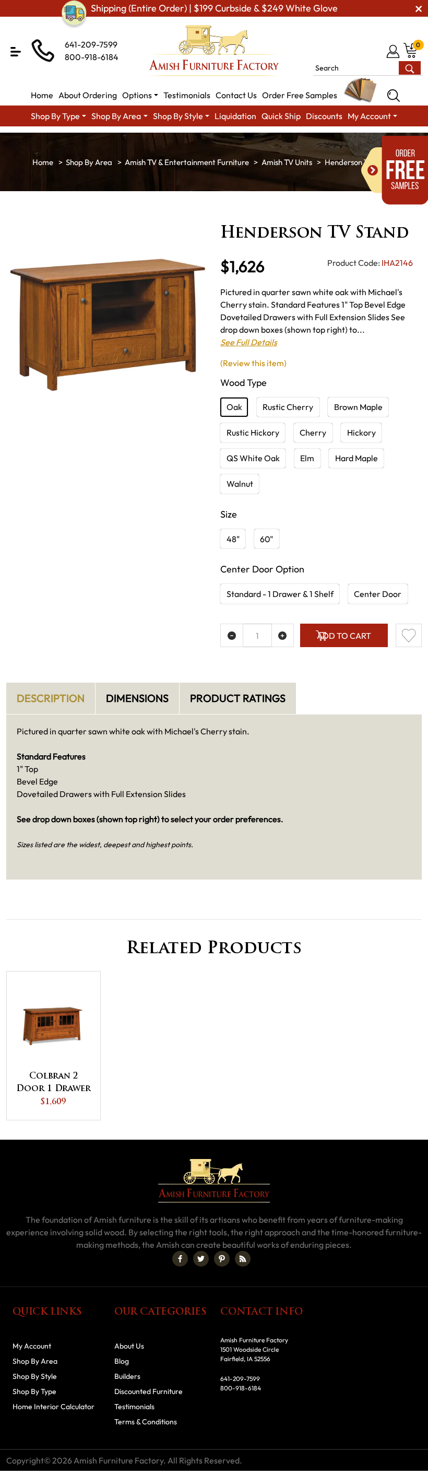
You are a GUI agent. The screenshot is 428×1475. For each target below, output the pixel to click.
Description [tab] (51, 698)
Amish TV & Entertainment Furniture (187, 162)
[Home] (42, 162)
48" (233, 539)
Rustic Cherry (288, 407)
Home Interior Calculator (53, 1406)
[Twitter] (201, 1259)
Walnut (240, 483)
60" (266, 539)
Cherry (313, 432)
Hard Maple (356, 458)
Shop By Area (89, 162)
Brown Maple (358, 407)
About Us (129, 1346)
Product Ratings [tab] (238, 698)
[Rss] (243, 1259)
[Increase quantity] (282, 635)
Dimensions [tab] (137, 698)
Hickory (361, 432)
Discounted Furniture (148, 1391)
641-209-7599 (91, 44)
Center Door (377, 594)
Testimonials (134, 1406)
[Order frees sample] (394, 170)
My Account (32, 1346)
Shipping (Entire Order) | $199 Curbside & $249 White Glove (214, 8)
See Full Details (248, 342)
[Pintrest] (222, 1259)
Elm (307, 458)
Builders (127, 1376)
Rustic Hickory (253, 432)
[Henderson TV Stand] (107, 325)
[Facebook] (180, 1259)
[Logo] (214, 50)
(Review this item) (253, 363)
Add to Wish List (409, 635)
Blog (121, 1361)
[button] (15, 51)
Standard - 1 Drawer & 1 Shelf (280, 594)
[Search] (393, 95)
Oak (234, 407)
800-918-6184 (91, 57)
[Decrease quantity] (231, 635)
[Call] (376, 51)
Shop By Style (35, 1376)
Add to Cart (344, 635)
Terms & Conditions (145, 1421)
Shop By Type (34, 1391)
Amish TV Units (286, 162)
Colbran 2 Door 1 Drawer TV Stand (53, 1083)
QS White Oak (253, 458)
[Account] (393, 51)
